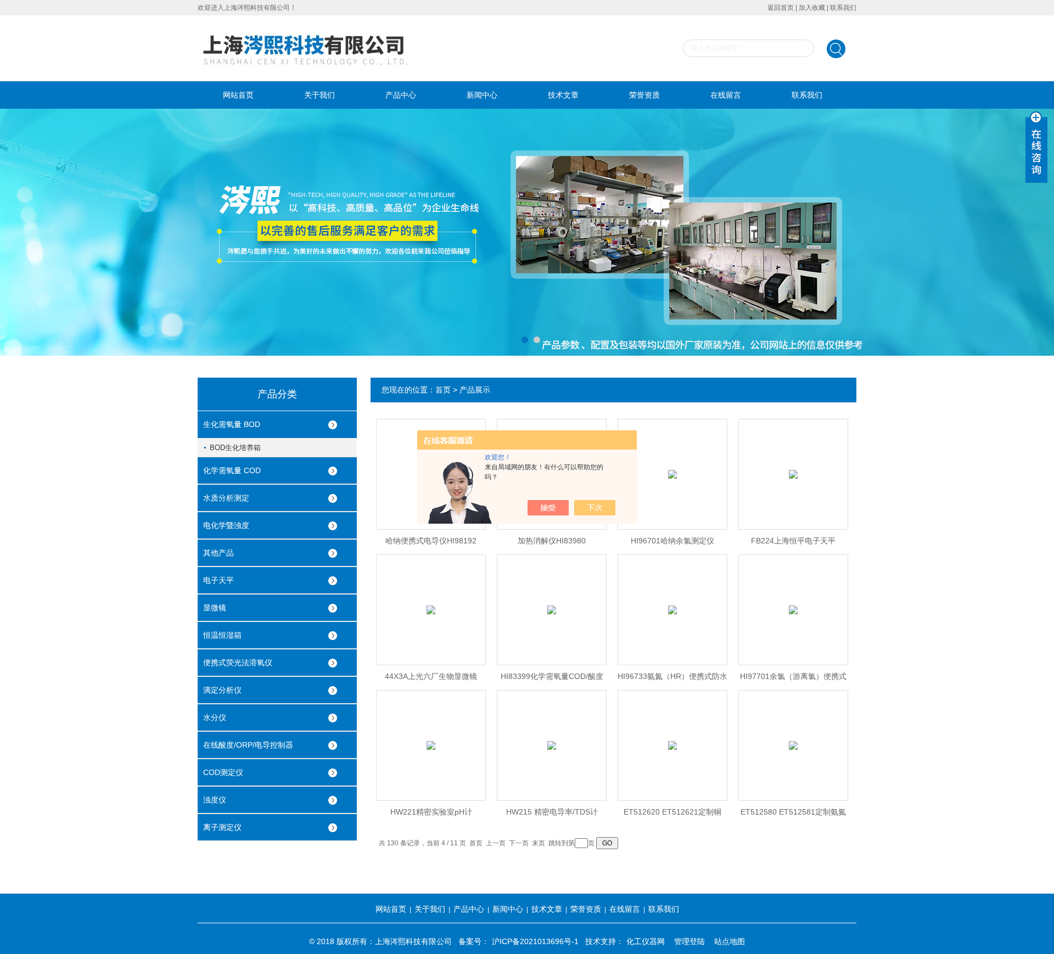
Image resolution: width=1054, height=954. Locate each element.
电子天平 (218, 580)
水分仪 (214, 717)
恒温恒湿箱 (222, 635)
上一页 (496, 843)
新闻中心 (482, 95)
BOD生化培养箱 (235, 448)
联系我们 (843, 8)
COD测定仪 (223, 772)
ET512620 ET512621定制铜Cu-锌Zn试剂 (672, 815)
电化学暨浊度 (226, 525)
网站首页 (238, 95)
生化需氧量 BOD (231, 424)
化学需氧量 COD (232, 470)
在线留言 (725, 95)
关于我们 (319, 95)
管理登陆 (689, 941)
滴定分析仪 (222, 690)
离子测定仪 (222, 827)
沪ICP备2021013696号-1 (535, 941)
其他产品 (218, 552)
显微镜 (214, 607)
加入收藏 (812, 8)
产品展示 (474, 389)
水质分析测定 (226, 497)
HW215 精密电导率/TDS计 (552, 811)
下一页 (519, 843)
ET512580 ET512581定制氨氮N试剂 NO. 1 (793, 815)
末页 (538, 843)
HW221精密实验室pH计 (431, 811)
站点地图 (729, 941)
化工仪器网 (645, 941)
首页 (443, 389)
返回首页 (780, 8)
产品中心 (400, 95)
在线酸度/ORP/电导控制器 (248, 744)
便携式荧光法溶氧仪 (237, 662)
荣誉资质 (644, 95)
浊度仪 (214, 799)
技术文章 (563, 95)
